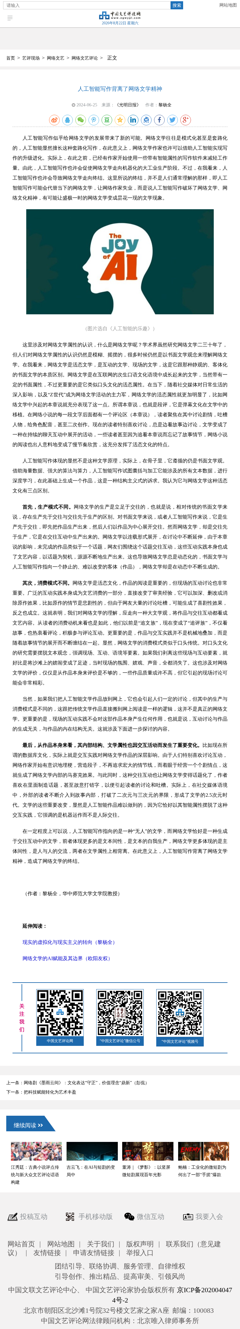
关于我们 (100, 1244)
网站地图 (228, 5)
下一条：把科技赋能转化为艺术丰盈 (41, 1092)
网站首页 (21, 1244)
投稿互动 (34, 1216)
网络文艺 (55, 58)
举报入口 (140, 1253)
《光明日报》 (128, 105)
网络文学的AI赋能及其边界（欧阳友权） (67, 958)
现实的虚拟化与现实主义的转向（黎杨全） (70, 942)
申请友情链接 (93, 1253)
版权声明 (140, 1244)
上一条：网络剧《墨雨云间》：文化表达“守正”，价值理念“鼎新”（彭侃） (77, 1082)
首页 (10, 58)
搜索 (176, 5)
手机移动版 (95, 1216)
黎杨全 (165, 105)
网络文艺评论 (85, 58)
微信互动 (150, 1216)
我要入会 (209, 1216)
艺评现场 (31, 58)
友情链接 (47, 1253)
